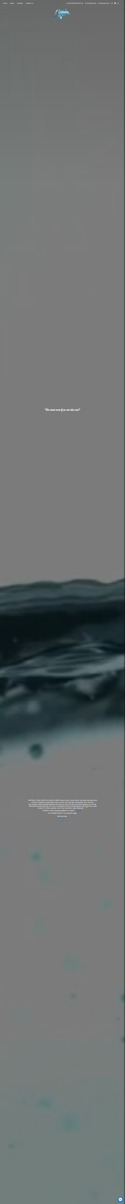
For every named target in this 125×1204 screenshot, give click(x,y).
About (12, 3)
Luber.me (78, 810)
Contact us (29, 3)
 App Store (62, 821)
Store (5, 3)
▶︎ (65, 819)
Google (62, 819)
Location (20, 3)
